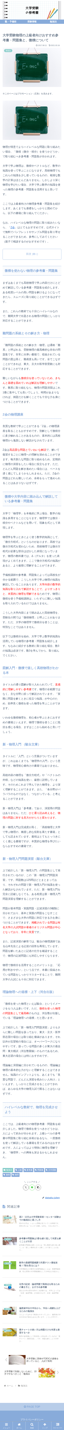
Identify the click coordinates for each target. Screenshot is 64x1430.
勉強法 (9, 1170)
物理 (17, 1175)
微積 (8, 1175)
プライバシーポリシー (32, 1419)
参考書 (29, 1170)
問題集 (40, 1170)
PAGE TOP (33, 1406)
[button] (38, 1187)
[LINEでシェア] (32, 1187)
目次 (28, 253)
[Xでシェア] (26, 1187)
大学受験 (52, 1170)
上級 (20, 1170)
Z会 (13, 227)
